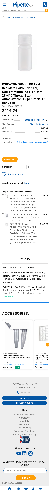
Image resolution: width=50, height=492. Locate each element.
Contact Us (24, 418)
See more (8, 296)
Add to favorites (15, 174)
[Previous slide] (4, 82)
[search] (46, 10)
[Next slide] (46, 82)
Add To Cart (10, 159)
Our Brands (24, 424)
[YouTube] (18, 453)
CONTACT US (24, 398)
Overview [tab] (25, 259)
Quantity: (7, 167)
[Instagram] (30, 453)
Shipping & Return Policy (24, 434)
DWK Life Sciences (39, 124)
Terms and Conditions (24, 431)
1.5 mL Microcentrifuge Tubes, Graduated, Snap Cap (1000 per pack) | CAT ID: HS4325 (25, 217)
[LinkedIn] (24, 453)
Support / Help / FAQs (24, 414)
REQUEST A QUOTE (24, 403)
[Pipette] (24, 4)
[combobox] (25, 10)
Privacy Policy (24, 428)
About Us (24, 421)
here (26, 183)
